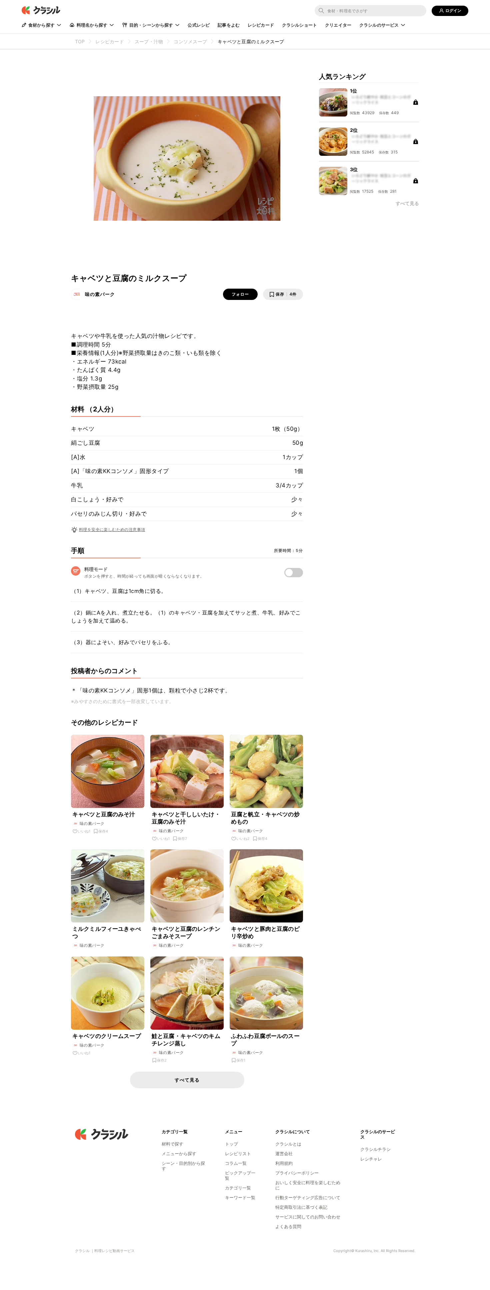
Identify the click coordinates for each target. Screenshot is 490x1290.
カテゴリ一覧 (238, 1187)
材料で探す (172, 1144)
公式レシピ (199, 25)
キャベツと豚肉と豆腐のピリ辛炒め (265, 932)
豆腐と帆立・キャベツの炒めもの (265, 818)
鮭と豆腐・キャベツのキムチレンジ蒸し (186, 1040)
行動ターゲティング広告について (307, 1197)
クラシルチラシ (375, 1149)
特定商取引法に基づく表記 (301, 1207)
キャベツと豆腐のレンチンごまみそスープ (186, 932)
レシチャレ (371, 1158)
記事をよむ (229, 25)
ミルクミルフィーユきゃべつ (106, 932)
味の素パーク (100, 294)
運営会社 (284, 1153)
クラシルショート (299, 25)
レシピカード (261, 25)
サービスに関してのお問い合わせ (307, 1216)
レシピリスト (238, 1153)
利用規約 (284, 1163)
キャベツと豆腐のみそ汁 (103, 814)
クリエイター (338, 25)
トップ (231, 1144)
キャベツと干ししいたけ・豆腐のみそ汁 (186, 818)
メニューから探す (179, 1153)
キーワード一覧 (240, 1197)
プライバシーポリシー (297, 1172)
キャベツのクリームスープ (106, 1036)
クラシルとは (288, 1144)
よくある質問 (288, 1226)
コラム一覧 (236, 1163)
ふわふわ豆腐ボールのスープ (265, 1040)
